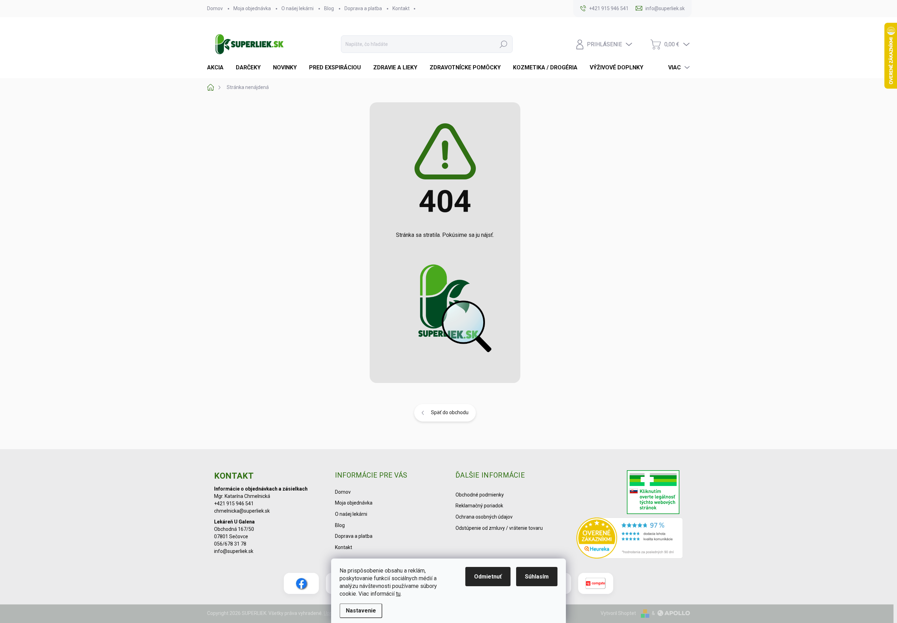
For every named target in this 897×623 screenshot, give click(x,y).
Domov (215, 8)
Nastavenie (361, 610)
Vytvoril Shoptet (618, 613)
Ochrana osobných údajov (484, 517)
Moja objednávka (252, 8)
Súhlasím (537, 576)
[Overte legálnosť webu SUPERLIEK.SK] (653, 493)
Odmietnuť (488, 576)
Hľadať (503, 44)
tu (398, 593)
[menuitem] (218, 67)
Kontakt (401, 8)
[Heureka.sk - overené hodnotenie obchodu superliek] (629, 538)
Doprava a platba (363, 8)
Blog (329, 8)
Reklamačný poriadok (479, 505)
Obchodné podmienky (480, 495)
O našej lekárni (297, 8)
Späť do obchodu (449, 412)
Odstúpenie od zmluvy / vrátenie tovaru (499, 528)
